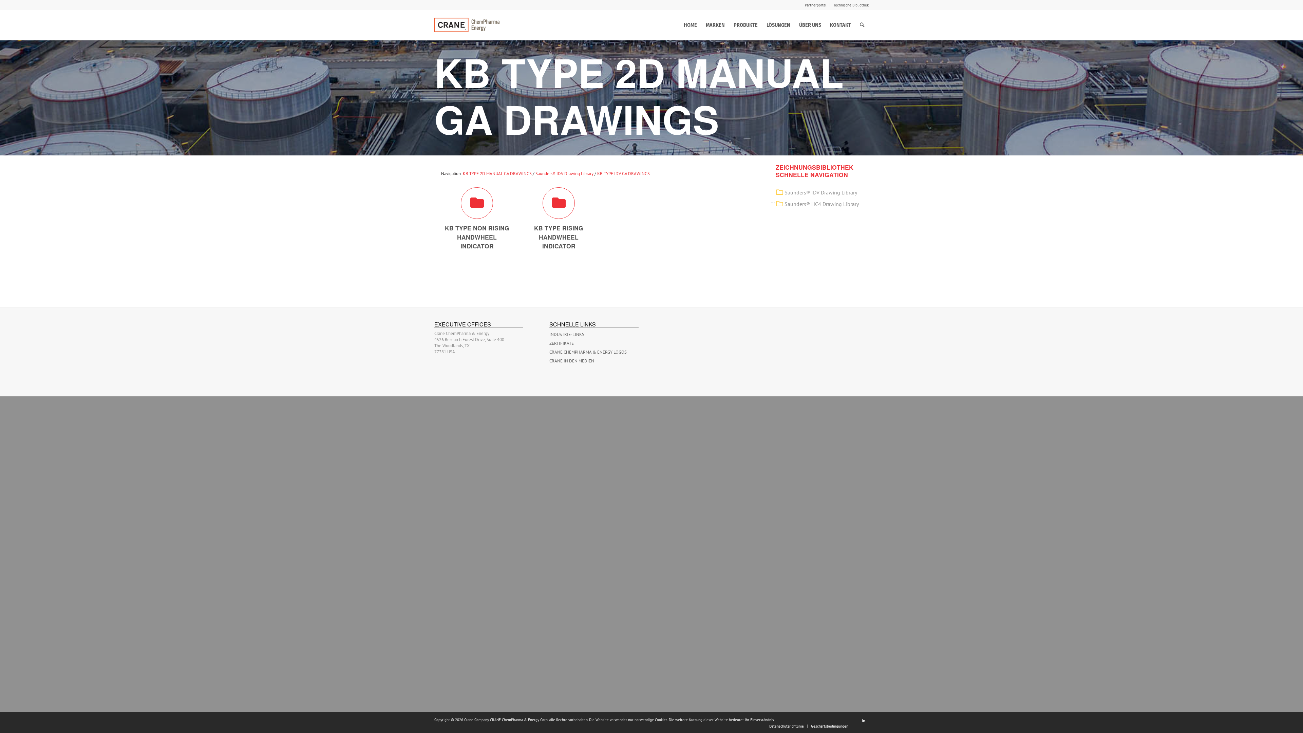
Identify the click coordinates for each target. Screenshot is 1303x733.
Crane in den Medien (571, 361)
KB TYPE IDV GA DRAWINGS (623, 173)
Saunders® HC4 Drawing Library (822, 204)
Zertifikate (561, 343)
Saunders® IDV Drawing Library (564, 173)
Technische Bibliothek (851, 5)
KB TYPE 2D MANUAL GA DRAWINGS (497, 173)
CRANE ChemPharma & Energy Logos (588, 352)
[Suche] (862, 25)
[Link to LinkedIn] (863, 720)
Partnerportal (815, 5)
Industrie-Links (566, 334)
